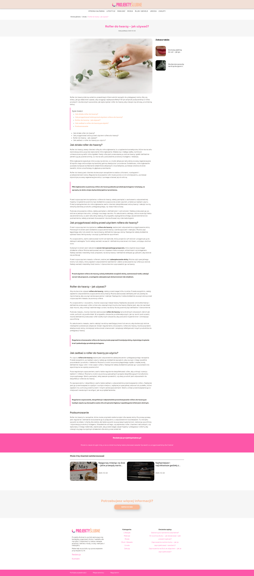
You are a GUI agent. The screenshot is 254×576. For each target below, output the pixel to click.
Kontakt (76, 559)
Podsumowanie (81, 126)
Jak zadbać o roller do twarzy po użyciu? (92, 123)
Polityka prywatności (78, 573)
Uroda (153, 11)
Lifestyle (111, 11)
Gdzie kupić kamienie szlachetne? (165, 533)
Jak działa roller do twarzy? (86, 114)
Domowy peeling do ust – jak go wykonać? (175, 51)
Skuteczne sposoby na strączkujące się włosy (176, 65)
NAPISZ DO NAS (127, 507)
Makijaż (121, 11)
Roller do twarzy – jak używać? (88, 120)
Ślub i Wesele (141, 11)
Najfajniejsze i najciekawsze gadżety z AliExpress (167, 464)
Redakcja (76, 554)
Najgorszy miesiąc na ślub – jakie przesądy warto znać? (111, 464)
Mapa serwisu (98, 573)
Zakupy (162, 11)
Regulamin (114, 573)
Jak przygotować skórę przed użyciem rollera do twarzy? (99, 117)
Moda (130, 11)
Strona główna (96, 11)
